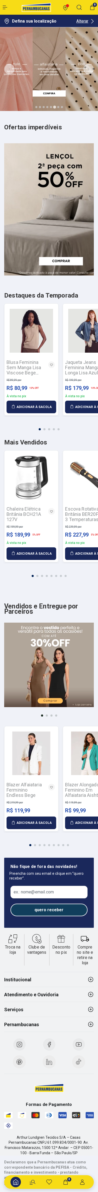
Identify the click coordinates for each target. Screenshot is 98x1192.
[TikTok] (78, 1061)
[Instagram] (19, 1044)
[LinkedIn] (49, 1061)
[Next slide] (88, 69)
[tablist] (49, 426)
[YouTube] (78, 1044)
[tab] (36, 107)
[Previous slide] (9, 69)
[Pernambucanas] (36, 7)
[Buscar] (32, 1182)
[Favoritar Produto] (51, 364)
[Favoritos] (49, 1182)
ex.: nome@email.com (34, 892)
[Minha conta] (82, 1182)
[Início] (15, 1182)
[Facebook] (49, 1044)
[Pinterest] (19, 1061)
